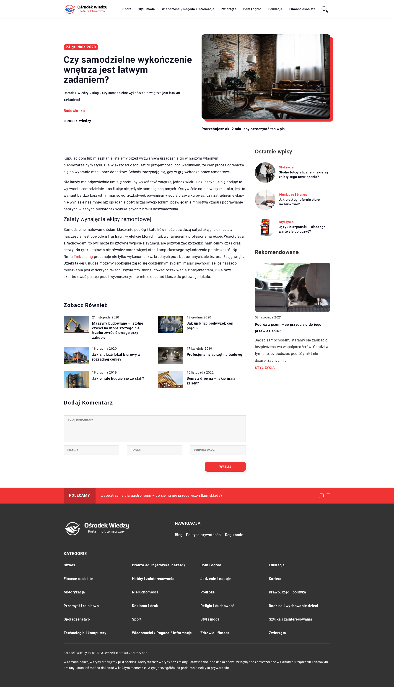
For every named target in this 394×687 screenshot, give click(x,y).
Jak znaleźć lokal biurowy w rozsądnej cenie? (116, 356)
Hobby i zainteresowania (153, 579)
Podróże (207, 592)
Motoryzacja (74, 592)
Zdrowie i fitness (214, 633)
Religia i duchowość (217, 606)
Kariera (275, 579)
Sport (126, 9)
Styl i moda (146, 9)
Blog (179, 535)
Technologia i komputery (85, 633)
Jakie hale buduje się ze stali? (118, 378)
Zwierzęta (228, 9)
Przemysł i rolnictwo (81, 606)
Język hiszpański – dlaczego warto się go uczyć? (302, 229)
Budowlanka (74, 111)
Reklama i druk (145, 606)
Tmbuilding (83, 256)
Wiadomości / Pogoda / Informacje (188, 9)
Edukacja (275, 9)
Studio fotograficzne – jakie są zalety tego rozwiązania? (303, 174)
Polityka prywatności (204, 535)
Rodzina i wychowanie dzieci (293, 606)
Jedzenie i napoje (215, 579)
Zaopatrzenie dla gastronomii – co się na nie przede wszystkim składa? (162, 495)
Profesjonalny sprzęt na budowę (214, 354)
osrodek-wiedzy (77, 121)
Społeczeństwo (77, 619)
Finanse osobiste (302, 9)
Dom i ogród (252, 9)
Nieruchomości (145, 592)
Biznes (69, 565)
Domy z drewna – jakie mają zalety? (211, 380)
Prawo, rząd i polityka (287, 592)
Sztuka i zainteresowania (290, 619)
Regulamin (234, 535)
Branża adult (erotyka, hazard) (158, 565)
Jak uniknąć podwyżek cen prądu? (210, 325)
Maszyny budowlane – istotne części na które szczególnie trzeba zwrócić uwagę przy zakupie (117, 330)
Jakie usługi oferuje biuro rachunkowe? (299, 202)
